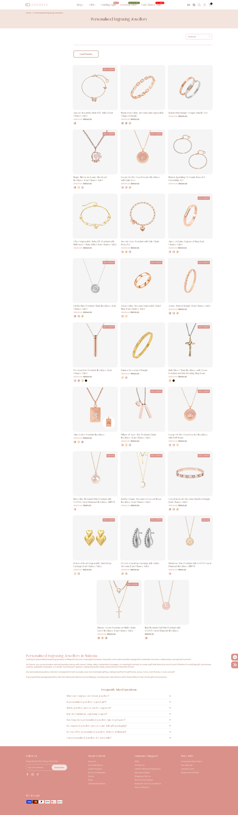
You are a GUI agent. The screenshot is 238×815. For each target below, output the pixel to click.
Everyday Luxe (130, 4)
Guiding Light (109, 4)
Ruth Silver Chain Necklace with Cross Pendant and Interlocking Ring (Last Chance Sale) (188, 373)
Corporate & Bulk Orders (191, 761)
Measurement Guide (190, 772)
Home (28, 13)
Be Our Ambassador (97, 772)
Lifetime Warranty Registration (148, 769)
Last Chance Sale (152, 4)
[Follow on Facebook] (27, 774)
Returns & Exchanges (144, 780)
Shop (80, 4)
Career (91, 776)
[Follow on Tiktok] (37, 774)
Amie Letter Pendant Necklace (89, 434)
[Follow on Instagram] (32, 774)
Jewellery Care (187, 769)
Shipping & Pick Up (143, 776)
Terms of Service (142, 787)
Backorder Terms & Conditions (148, 783)
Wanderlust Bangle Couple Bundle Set (188, 112)
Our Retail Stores (95, 765)
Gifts (91, 4)
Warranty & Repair (142, 772)
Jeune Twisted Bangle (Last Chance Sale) (189, 305)
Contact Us (139, 765)
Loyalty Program (95, 769)
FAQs (137, 761)
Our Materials (187, 765)
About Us (92, 761)
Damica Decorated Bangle (134, 370)
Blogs (90, 780)
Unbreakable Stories (97, 783)
